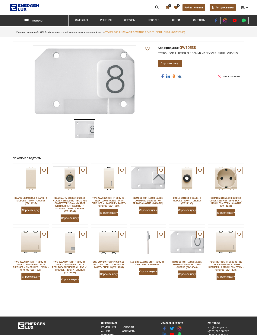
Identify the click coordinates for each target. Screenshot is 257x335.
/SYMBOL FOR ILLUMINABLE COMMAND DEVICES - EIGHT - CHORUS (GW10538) (144, 32)
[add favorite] (147, 48)
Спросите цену (170, 63)
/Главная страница (25, 32)
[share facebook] (162, 76)
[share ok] (174, 76)
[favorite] (44, 170)
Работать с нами (194, 7)
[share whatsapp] (243, 20)
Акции (176, 20)
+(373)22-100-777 (218, 331)
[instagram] (225, 20)
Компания (81, 20)
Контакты (198, 20)
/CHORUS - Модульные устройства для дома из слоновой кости (70, 32)
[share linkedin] (168, 76)
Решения (106, 20)
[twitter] (172, 328)
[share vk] (179, 77)
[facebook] (215, 20)
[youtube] (234, 20)
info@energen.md (218, 327)
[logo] (24, 7)
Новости (153, 20)
